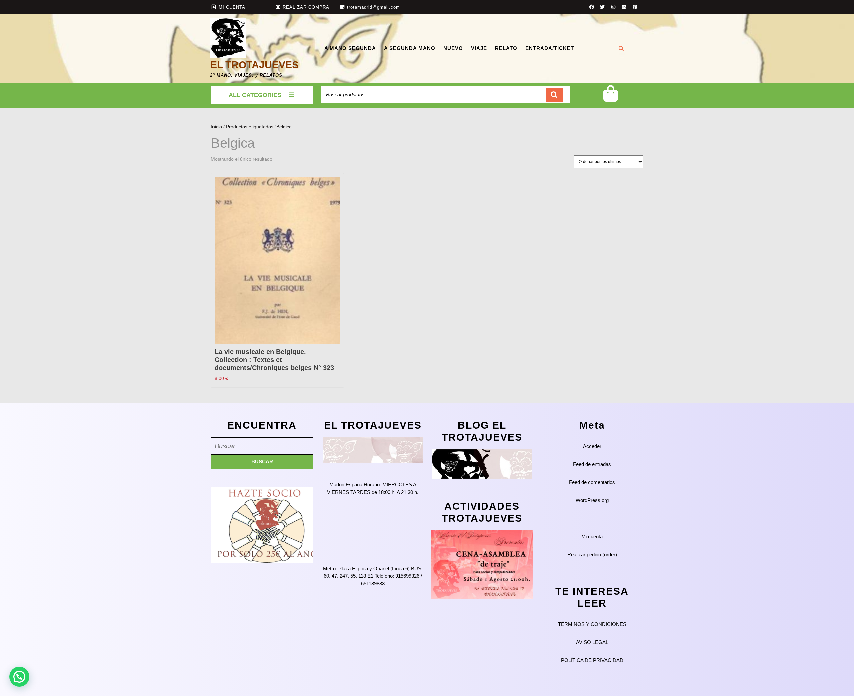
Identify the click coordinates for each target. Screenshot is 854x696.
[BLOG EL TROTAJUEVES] (482, 463)
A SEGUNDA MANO (409, 48)
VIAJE (479, 48)
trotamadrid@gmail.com (373, 7)
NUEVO (453, 48)
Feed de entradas (592, 464)
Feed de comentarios (592, 482)
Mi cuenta (592, 536)
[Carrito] (610, 99)
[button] (19, 677)
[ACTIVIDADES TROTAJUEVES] (482, 564)
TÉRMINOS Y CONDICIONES (592, 624)
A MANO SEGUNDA (350, 48)
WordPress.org (592, 500)
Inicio (216, 126)
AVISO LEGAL (592, 642)
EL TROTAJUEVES (254, 64)
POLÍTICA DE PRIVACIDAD (592, 660)
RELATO (506, 48)
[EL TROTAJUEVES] (373, 449)
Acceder (592, 446)
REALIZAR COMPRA (306, 7)
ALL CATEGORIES (255, 95)
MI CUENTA (232, 7)
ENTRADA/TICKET (549, 48)
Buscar (554, 95)
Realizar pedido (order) (592, 554)
